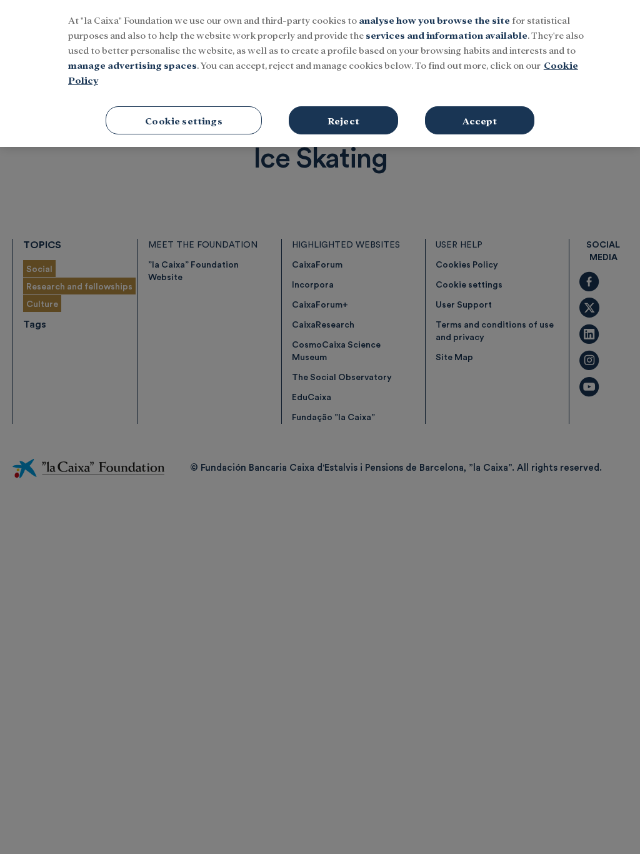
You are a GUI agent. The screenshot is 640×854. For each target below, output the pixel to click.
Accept (480, 120)
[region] (320, 73)
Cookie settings (183, 120)
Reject (343, 120)
